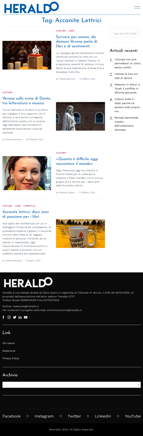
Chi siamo (8, 343)
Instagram (44, 416)
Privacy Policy (10, 358)
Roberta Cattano (67, 192)
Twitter (74, 416)
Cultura (61, 31)
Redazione (8, 350)
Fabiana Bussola (67, 79)
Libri (71, 31)
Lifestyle (29, 206)
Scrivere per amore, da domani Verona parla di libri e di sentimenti (76, 42)
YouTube (133, 416)
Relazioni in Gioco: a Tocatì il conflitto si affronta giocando (127, 88)
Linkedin (103, 416)
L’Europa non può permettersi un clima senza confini (127, 63)
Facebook (11, 416)
